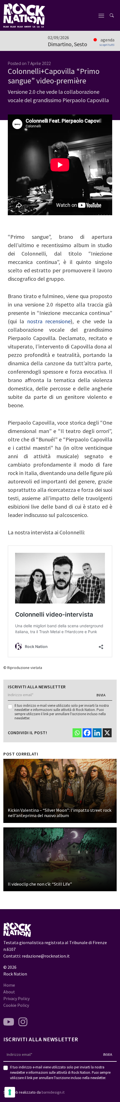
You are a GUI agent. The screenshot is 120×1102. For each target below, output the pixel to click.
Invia (101, 695)
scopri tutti (106, 44)
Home (9, 985)
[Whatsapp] (77, 732)
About (9, 992)
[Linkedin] (97, 732)
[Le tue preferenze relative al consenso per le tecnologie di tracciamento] (9, 1092)
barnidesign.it (53, 1092)
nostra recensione (49, 321)
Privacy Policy (16, 998)
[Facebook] (87, 732)
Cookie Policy (16, 1005)
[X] (107, 732)
